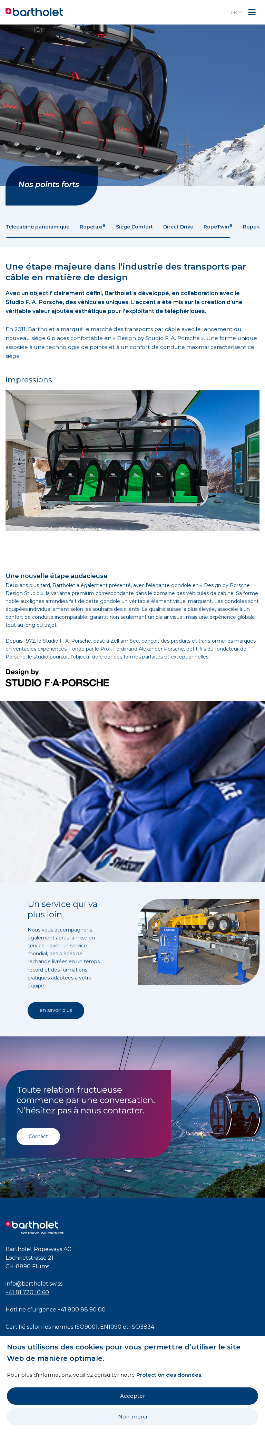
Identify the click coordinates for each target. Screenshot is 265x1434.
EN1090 (110, 1327)
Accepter (132, 1396)
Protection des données (168, 1375)
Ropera (253, 226)
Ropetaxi (93, 226)
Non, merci (132, 1416)
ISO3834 (142, 1327)
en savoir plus (56, 1010)
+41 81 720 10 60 (27, 1292)
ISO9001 (86, 1327)
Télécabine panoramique (37, 227)
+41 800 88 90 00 (82, 1309)
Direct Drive (178, 227)
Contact (38, 1136)
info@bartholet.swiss (34, 1283)
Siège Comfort (134, 227)
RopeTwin (218, 226)
